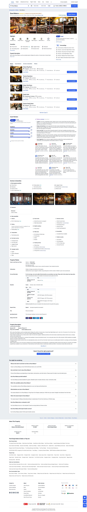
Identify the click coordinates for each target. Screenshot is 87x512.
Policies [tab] (35, 63)
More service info (12, 489)
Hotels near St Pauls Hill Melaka (15, 466)
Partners (39, 489)
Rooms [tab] (11, 63)
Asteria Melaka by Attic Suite (60, 445)
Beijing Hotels (68, 454)
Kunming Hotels (12, 459)
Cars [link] (43, 1)
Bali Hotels (18, 459)
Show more (12, 56)
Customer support (12, 485)
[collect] (85, 497)
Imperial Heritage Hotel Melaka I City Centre (62, 443)
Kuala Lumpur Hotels (42, 454)
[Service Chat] (85, 505)
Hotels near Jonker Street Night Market (29, 466)
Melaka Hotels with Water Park (43, 473)
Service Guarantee (12, 487)
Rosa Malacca (14, 13)
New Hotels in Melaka (13, 473)
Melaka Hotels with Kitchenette (27, 475)
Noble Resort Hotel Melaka (27, 443)
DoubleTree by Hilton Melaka (38, 443)
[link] (64, 2)
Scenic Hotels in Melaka (22, 473)
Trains (39, 1)
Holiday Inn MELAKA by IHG (43, 445)
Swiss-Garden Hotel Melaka (14, 445)
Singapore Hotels (20, 454)
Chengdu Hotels (25, 457)
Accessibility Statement (28, 495)
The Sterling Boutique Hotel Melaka (32, 448)
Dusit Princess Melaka (49, 443)
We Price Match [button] (63, 15)
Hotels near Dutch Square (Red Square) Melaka (18, 468)
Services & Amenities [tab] (27, 63)
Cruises (47, 1)
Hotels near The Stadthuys (63, 464)
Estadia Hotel (51, 445)
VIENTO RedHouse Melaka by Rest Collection (58, 450)
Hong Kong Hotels (62, 457)
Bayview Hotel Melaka (24, 445)
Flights (17, 1)
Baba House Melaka (33, 445)
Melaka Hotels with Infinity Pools (55, 473)
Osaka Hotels (31, 457)
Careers (25, 489)
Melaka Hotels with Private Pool (15, 475)
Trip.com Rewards (41, 487)
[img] (23, 25)
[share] (85, 501)
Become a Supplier (41, 495)
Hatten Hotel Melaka (70, 445)
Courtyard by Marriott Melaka (43, 450)
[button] (51, 2)
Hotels (12, 1)
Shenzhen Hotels (18, 457)
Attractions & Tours (24, 1)
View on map (58, 59)
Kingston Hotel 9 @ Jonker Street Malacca (16, 448)
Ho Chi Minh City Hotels (39, 457)
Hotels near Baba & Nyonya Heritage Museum (49, 464)
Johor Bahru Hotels (12, 454)
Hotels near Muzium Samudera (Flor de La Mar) (18, 464)
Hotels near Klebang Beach (32, 468)
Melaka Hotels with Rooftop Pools (68, 473)
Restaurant (14, 186)
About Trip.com (26, 485)
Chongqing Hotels (55, 457)
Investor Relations (41, 485)
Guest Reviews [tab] (18, 63)
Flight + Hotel (33, 1)
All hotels (40, 493)
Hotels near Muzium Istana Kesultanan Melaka (60, 466)
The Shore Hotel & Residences (52, 448)
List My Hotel (40, 491)
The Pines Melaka (42, 448)
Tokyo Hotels (56, 454)
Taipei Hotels (11, 457)
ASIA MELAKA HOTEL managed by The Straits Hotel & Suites (20, 450)
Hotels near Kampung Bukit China (34, 464)
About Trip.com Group (28, 497)
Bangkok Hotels (50, 454)
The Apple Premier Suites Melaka (15, 443)
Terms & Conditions (27, 491)
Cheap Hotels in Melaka (32, 473)
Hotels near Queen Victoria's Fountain (44, 466)
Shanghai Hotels (27, 454)
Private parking (36, 185)
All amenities (12, 50)
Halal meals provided (38, 222)
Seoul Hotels (62, 454)
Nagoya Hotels (69, 457)
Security (39, 497)
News (25, 487)
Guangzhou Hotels (34, 454)
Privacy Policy (26, 493)
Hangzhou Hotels (47, 457)
